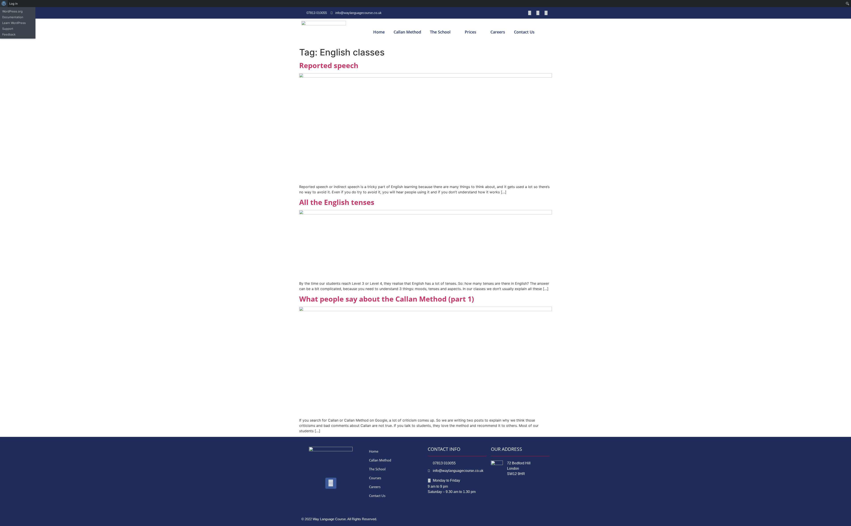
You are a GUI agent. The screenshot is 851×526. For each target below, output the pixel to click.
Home (379, 32)
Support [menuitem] (7, 28)
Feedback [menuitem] (9, 34)
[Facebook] (529, 12)
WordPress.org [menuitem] (12, 11)
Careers (497, 32)
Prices (470, 32)
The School (440, 32)
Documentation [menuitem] (12, 17)
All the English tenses (336, 202)
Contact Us (524, 32)
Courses (375, 478)
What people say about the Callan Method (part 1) (386, 299)
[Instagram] (546, 12)
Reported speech (328, 65)
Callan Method (407, 32)
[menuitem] (4, 3)
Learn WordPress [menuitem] (14, 23)
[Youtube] (537, 12)
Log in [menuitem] (13, 3)
